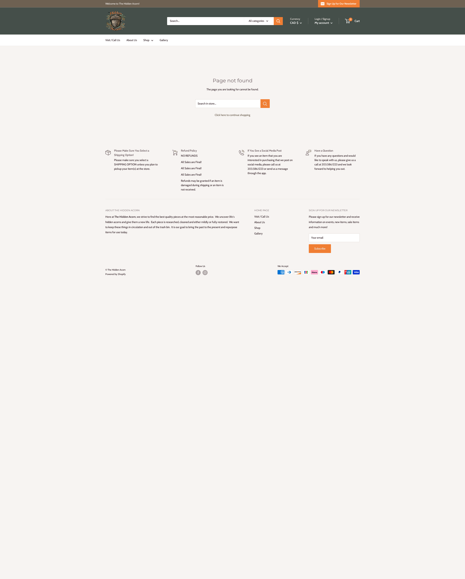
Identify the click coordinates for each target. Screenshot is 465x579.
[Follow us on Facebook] (198, 272)
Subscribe (320, 248)
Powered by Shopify (115, 274)
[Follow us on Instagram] (205, 272)
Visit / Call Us (112, 40)
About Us (131, 40)
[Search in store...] (265, 103)
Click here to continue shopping (232, 115)
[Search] (278, 21)
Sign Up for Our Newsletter (341, 3)
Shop (146, 40)
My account (322, 23)
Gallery (164, 40)
